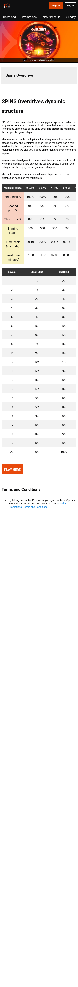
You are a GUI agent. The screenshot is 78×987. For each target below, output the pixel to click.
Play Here (12, 470)
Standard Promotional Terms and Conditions (38, 505)
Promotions (29, 17)
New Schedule (51, 17)
